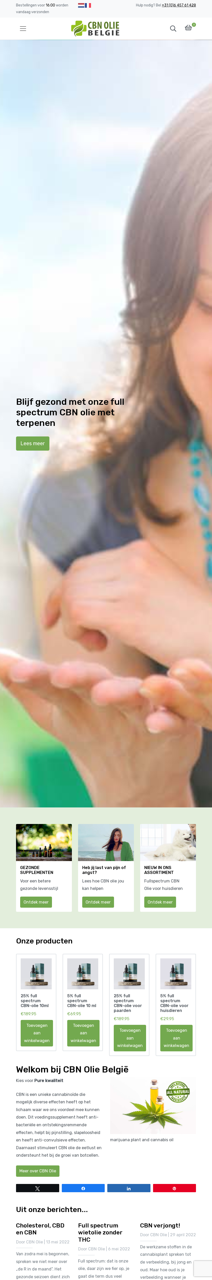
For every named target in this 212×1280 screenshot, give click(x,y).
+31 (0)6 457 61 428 (179, 5)
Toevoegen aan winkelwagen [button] (37, 1033)
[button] (173, 29)
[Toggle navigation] (23, 28)
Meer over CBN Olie (37, 1171)
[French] (88, 5)
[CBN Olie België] (96, 29)
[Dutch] (81, 5)
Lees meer (32, 443)
